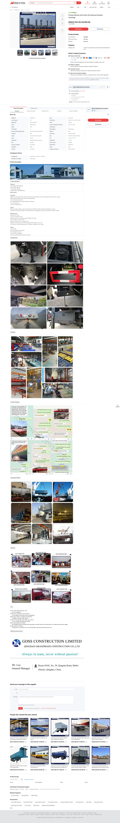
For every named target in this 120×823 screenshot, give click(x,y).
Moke (86, 782)
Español (31, 814)
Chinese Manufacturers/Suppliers (43, 812)
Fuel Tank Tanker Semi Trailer (66, 802)
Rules (109, 7)
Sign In (70, 102)
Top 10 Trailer (27, 805)
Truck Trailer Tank (79, 802)
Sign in (108, 3)
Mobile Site (90, 812)
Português (37, 814)
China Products (33, 812)
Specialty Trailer (25, 795)
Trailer (22, 9)
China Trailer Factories (16, 802)
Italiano (53, 814)
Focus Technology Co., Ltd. (51, 817)
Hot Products (25, 812)
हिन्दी (78, 814)
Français (42, 814)
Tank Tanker (88, 802)
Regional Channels (76, 812)
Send (20, 708)
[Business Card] (108, 114)
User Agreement (68, 817)
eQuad (11, 782)
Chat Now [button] (100, 29)
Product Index (84, 812)
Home (11, 9)
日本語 (75, 814)
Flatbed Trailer (34, 795)
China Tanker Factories (40, 802)
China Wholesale (54, 812)
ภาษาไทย (82, 814)
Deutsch (57, 814)
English (27, 814)
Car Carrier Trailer (15, 795)
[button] (80, 111)
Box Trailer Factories (28, 802)
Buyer (78, 7)
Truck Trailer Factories (53, 802)
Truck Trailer (27, 9)
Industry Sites (68, 812)
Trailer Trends (36, 805)
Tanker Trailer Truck (98, 802)
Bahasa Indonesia (98, 814)
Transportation (16, 9)
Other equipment (38, 782)
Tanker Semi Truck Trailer (16, 805)
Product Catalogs (29, 779)
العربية (67, 814)
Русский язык (47, 814)
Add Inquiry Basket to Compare (38, 58)
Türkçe (87, 814)
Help (85, 7)
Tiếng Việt (92, 814)
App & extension (93, 7)
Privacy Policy (80, 817)
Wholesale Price (62, 812)
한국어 (71, 814)
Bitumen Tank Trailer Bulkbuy (48, 805)
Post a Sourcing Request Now (48, 708)
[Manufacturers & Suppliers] (17, 2)
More (11, 808)
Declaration (74, 817)
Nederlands (62, 814)
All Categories (15, 7)
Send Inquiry (78, 29)
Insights (95, 812)
